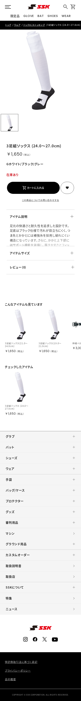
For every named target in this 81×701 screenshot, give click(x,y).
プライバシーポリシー (18, 670)
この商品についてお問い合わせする (40, 200)
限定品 (15, 16)
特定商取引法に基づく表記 (21, 662)
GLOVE (28, 16)
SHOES (52, 16)
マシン (10, 533)
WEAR (66, 16)
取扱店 (10, 576)
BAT (40, 16)
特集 (9, 598)
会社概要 (10, 679)
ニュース (12, 609)
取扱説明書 (13, 566)
